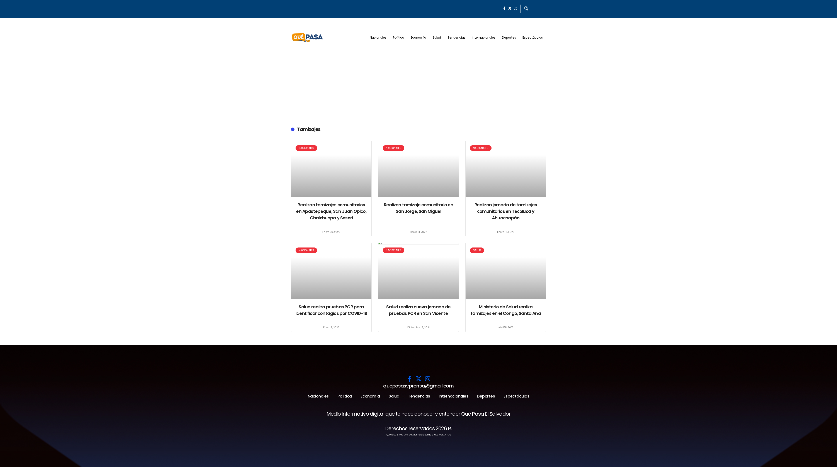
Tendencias (456, 37)
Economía (418, 37)
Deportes (509, 37)
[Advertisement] (418, 81)
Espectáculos (532, 37)
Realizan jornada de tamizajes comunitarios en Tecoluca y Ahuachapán (506, 211)
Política (398, 37)
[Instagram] (515, 8)
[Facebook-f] (504, 8)
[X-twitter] (510, 8)
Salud (437, 37)
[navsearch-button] (526, 9)
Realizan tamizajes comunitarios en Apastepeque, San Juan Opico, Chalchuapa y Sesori (331, 211)
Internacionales (483, 37)
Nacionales (378, 37)
